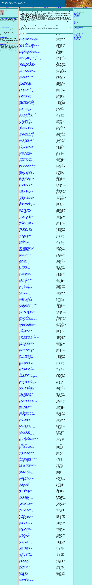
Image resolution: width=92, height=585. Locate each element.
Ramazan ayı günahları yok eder (25, 186)
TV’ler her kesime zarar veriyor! (25, 119)
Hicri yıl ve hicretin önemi (24, 392)
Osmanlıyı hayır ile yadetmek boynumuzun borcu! (28, 221)
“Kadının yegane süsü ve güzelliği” (25, 555)
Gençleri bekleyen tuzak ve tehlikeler (26, 355)
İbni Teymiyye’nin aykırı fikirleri (25, 109)
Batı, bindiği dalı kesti (23, 262)
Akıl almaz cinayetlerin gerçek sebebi (26, 363)
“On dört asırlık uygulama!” (24, 556)
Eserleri (32, 7)
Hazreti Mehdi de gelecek (24, 554)
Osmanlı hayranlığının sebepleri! (25, 222)
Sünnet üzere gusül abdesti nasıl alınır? (26, 197)
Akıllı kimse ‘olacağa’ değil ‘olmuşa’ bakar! (27, 380)
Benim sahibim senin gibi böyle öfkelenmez (27, 316)
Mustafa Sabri (76, 38)
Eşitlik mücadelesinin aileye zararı (25, 249)
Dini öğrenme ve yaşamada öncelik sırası (26, 333)
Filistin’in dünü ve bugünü (24, 265)
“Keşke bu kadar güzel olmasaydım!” (26, 472)
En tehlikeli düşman (22, 544)
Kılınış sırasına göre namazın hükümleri (26, 452)
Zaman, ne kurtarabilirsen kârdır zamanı (26, 464)
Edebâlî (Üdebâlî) (77, 34)
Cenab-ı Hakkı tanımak (23, 574)
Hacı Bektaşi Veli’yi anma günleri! (25, 189)
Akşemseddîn (76, 32)
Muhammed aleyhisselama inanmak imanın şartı (28, 304)
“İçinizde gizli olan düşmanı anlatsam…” (26, 474)
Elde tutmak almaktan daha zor (25, 527)
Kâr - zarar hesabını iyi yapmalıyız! (25, 461)
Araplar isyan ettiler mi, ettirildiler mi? (26, 127)
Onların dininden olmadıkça (24, 533)
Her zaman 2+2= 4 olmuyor (24, 108)
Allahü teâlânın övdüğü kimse (24, 170)
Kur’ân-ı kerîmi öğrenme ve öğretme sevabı (27, 204)
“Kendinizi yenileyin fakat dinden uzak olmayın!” (28, 64)
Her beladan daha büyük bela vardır (25, 336)
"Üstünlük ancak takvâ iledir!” (24, 484)
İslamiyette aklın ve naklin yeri (24, 483)
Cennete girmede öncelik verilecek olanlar (26, 473)
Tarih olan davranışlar (23, 525)
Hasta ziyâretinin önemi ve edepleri (25, 153)
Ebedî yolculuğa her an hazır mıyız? (25, 238)
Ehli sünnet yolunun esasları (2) (25, 424)
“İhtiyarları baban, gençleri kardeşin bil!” (26, 434)
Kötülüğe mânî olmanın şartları (24, 317)
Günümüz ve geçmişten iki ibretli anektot (26, 313)
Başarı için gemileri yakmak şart (25, 457)
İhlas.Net (75, 20)
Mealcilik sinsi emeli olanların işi (25, 183)
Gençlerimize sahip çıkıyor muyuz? (25, 403)
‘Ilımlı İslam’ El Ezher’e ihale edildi (25, 212)
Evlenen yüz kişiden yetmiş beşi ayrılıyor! (27, 167)
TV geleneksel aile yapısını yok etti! (25, 120)
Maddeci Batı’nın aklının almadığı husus (26, 63)
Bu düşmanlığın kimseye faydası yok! (26, 91)
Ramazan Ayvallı (77, 23)
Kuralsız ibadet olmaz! (23, 569)
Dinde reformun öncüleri (23, 148)
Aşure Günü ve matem (23, 267)
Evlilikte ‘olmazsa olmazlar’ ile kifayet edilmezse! (28, 382)
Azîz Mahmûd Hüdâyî (78, 35)
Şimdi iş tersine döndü (23, 524)
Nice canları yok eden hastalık (24, 535)
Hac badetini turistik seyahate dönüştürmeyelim (28, 458)
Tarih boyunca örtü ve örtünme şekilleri (26, 374)
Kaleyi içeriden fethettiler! (24, 531)
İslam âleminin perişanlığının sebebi (25, 50)
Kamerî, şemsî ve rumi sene (24, 268)
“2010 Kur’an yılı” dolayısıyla (24, 117)
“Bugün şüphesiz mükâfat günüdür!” (25, 301)
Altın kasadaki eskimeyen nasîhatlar (26, 351)
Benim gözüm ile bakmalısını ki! (25, 254)
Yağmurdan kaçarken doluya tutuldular (26, 503)
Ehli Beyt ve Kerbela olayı (24, 266)
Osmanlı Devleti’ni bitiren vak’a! (25, 228)
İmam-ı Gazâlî (76, 29)
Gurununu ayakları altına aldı (24, 306)
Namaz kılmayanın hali (23, 190)
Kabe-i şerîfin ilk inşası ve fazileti (25, 396)
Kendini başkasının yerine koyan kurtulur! (26, 291)
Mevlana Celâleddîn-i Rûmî (79, 31)
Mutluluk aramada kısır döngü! (24, 168)
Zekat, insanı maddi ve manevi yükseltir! (26, 178)
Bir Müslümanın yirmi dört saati (25, 288)
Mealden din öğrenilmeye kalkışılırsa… (26, 116)
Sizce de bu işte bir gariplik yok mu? (26, 149)
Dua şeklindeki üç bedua (23, 413)
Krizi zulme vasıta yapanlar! (24, 286)
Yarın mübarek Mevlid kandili (24, 368)
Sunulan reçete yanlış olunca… (25, 466)
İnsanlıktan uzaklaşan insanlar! (25, 356)
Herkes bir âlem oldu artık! (24, 73)
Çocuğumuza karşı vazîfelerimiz (25, 460)
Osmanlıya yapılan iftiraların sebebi (25, 406)
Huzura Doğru (76, 19)
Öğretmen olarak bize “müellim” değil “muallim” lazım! (29, 45)
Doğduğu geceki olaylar (23, 121)
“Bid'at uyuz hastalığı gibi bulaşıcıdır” (26, 158)
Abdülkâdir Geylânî (77, 28)
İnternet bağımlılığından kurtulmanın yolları (27, 240)
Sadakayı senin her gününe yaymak (25, 171)
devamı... (6, 12)
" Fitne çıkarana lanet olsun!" (24, 326)
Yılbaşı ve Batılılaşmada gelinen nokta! (26, 145)
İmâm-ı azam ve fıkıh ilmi (24, 536)
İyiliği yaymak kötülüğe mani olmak (25, 329)
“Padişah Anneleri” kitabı (23, 408)
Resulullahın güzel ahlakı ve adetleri (25, 103)
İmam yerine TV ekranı (23, 573)
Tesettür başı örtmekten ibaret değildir (26, 76)
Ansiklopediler (85, 7)
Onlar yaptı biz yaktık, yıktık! (24, 92)
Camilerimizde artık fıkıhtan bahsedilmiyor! (27, 136)
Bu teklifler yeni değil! (23, 567)
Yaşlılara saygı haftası (23, 243)
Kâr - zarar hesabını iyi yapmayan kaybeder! (27, 314)
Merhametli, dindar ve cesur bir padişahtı (26, 100)
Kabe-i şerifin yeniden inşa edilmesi (25, 395)
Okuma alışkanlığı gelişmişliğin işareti (26, 491)
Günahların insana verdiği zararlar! (25, 130)
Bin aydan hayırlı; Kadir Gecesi (25, 179)
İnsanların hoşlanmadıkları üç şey (25, 297)
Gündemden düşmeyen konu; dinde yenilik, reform (28, 339)
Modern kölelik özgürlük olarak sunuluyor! (26, 349)
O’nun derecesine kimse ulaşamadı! (25, 98)
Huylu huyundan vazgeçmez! (24, 566)
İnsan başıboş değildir (23, 506)
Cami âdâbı (21, 292)
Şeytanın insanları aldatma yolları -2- (26, 202)
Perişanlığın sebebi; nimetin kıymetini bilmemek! (28, 371)
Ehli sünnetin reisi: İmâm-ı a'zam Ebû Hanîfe (27, 174)
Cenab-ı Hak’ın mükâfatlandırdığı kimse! (26, 223)
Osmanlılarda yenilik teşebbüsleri (25, 196)
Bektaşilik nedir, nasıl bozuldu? (25, 187)
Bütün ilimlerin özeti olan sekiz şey (25, 294)
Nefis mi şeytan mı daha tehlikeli (25, 41)
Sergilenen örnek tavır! (23, 568)
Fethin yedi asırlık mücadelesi (24, 528)
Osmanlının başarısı (23, 550)
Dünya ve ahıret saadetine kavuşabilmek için (27, 51)
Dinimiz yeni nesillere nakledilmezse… (26, 443)
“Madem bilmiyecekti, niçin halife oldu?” (26, 69)
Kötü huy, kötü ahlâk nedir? (24, 418)
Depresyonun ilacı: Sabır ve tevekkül (26, 498)
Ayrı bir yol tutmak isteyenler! (24, 547)
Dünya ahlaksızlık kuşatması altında (26, 518)
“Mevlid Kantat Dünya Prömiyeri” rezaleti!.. (27, 35)
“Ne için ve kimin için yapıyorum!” (25, 543)
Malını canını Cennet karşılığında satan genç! (27, 113)
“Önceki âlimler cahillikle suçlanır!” (25, 553)
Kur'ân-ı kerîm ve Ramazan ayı (25, 486)
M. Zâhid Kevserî (77, 39)
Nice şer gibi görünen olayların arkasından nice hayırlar (29, 337)
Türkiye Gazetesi (77, 21)
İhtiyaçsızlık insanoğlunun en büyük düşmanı (27, 71)
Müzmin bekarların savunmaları (25, 495)
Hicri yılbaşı (21, 269)
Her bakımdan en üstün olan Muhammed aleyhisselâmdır (29, 52)
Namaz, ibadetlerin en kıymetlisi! (25, 83)
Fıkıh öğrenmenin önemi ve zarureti (25, 230)
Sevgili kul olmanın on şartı (24, 308)
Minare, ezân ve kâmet (23, 151)
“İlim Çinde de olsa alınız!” (24, 492)
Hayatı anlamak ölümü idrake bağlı (25, 529)
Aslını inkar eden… (22, 285)
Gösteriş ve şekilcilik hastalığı (24, 272)
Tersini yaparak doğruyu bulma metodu (26, 521)
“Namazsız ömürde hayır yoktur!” (25, 244)
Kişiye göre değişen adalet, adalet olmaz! (26, 343)
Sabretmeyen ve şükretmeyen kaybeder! (26, 218)
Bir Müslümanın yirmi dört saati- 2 (25, 287)
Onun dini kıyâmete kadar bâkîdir (25, 209)
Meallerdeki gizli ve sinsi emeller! (25, 234)
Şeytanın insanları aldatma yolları (25, 203)
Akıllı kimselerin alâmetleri (24, 496)
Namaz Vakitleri (77, 16)
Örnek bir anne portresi (23, 512)
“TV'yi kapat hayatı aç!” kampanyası (25, 354)
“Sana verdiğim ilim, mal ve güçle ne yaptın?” (27, 384)
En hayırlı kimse (22, 515)
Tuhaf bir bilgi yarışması (23, 236)
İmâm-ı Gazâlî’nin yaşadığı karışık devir (26, 146)
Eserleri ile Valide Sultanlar (24, 407)
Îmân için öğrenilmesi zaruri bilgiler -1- (26, 200)
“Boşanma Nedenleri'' (23, 260)
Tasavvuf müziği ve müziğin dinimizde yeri (27, 53)
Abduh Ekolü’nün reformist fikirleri (25, 114)
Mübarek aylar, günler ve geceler (25, 82)
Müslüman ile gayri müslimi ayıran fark (26, 191)
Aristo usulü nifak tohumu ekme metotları (26, 439)
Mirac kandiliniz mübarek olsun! (25, 323)
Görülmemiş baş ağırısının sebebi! (25, 411)
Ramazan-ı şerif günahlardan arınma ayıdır (27, 311)
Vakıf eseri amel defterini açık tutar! (25, 94)
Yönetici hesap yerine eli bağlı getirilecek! (26, 70)
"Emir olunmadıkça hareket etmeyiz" (26, 455)
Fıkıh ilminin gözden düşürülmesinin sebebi (27, 37)
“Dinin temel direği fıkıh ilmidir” (24, 159)
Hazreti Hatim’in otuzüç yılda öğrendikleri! (26, 307)
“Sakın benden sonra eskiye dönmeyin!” (26, 422)
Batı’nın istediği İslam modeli (24, 370)
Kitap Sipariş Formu (59, 7)
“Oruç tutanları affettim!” (23, 480)
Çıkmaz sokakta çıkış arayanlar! (25, 217)
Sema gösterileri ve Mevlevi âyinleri (25, 54)
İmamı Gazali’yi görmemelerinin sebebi (26, 147)
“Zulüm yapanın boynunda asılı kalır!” (26, 346)
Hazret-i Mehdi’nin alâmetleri (24, 180)
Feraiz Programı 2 (77, 18)
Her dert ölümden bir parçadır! (24, 273)
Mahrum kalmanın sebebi (23, 560)
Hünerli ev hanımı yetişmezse (24, 441)
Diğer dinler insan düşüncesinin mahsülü (26, 85)
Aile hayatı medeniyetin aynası (25, 467)
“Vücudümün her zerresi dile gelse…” (26, 511)
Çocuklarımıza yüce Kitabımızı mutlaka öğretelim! (28, 335)
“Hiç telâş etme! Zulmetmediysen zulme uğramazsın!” (29, 438)
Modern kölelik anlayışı (23, 522)
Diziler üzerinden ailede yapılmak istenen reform (28, 320)
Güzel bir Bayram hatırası (24, 177)
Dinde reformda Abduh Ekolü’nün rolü (26, 115)
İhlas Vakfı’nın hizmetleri (23, 402)
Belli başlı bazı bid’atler (23, 572)
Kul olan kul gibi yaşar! (23, 237)
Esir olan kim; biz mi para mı (24, 107)
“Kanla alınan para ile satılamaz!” (25, 504)
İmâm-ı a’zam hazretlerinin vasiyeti (25, 172)
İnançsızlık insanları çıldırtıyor (24, 362)
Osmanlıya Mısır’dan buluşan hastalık (26, 66)
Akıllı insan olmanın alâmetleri (24, 419)
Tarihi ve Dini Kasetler (78, 22)
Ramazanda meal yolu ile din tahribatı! (26, 184)
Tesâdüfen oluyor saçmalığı (24, 510)
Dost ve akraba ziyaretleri (24, 432)
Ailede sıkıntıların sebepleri (24, 493)
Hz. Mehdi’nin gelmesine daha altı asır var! (27, 181)
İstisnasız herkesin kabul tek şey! (25, 365)
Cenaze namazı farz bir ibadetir (25, 446)
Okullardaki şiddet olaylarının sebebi (25, 548)
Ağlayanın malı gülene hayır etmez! (25, 279)
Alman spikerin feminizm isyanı (25, 477)
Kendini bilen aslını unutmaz (24, 344)
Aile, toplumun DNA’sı (23, 261)
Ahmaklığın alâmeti (22, 534)
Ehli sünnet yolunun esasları (24, 425)
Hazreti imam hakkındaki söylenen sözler (26, 173)
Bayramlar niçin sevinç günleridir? (25, 300)
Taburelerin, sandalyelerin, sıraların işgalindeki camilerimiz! (30, 59)
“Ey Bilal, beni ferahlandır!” (24, 246)
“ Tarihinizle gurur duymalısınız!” (25, 256)
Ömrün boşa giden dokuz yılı (24, 352)
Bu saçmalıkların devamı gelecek (25, 571)
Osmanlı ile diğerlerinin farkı (24, 345)
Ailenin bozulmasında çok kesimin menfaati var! (28, 319)
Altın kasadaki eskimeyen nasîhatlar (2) (26, 350)
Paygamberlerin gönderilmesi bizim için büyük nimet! (28, 39)
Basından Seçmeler (72, 7)
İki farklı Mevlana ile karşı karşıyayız (26, 476)
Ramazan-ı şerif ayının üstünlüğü (25, 60)
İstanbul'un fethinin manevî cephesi (25, 449)
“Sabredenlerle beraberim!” (24, 499)
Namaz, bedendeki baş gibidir (24, 123)
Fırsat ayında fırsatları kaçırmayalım (26, 487)
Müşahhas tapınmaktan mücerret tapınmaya (27, 451)
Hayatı (20, 7)
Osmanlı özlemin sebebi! (23, 257)
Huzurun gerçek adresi (23, 505)
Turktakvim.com (77, 15)
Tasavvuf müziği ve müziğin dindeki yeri (26, 225)
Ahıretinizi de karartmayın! (24, 219)
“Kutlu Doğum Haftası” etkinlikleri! (25, 358)
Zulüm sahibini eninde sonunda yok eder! (26, 65)
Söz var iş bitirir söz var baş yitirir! (25, 361)
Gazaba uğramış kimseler (24, 453)
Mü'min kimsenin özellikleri (24, 298)
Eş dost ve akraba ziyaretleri (24, 154)
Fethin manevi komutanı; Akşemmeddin (26, 389)
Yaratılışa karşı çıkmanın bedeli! (25, 161)
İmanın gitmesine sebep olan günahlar (26, 129)
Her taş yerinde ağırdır (23, 77)
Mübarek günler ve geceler (24, 508)
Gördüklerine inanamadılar (24, 448)
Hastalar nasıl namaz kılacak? (24, 58)
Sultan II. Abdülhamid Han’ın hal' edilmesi (26, 540)
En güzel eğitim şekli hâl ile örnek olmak (26, 44)
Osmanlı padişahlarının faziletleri (25, 405)
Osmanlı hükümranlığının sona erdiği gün (26, 101)
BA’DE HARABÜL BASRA (24, 250)
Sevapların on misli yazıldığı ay (25, 509)
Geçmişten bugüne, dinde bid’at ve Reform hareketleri (29, 47)
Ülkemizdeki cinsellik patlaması (25, 517)
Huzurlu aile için (22, 259)
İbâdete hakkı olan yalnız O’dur (25, 210)
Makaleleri (46, 7)
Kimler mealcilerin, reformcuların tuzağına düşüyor (28, 56)
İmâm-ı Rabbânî (77, 30)
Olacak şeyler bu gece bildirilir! (24, 192)
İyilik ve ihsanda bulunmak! (24, 275)
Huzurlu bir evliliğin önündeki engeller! (26, 381)
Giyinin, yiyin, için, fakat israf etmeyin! (26, 46)
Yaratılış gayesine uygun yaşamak (25, 330)
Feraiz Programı (77, 17)
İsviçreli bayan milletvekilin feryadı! (25, 523)
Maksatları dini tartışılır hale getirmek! (26, 357)
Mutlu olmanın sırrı (22, 281)
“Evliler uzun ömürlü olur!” (24, 502)
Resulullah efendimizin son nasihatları (26, 421)
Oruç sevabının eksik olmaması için (25, 310)
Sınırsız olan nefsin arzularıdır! (25, 470)
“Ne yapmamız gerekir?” (23, 562)
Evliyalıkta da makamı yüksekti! (25, 97)
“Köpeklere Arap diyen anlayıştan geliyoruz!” (27, 128)
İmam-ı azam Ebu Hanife (23, 537)
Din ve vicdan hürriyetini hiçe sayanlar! (26, 342)
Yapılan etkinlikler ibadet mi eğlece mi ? (26, 227)
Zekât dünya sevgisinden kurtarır (25, 426)
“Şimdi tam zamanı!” (23, 563)
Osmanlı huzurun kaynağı (24, 552)
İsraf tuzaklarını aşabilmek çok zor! (25, 386)
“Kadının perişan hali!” (23, 348)
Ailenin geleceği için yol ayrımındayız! (26, 142)
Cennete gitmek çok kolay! (24, 437)
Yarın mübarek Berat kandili (24, 193)
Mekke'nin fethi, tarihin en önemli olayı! (26, 393)
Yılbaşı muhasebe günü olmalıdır (25, 394)
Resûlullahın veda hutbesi (24, 485)
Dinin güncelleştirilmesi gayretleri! (25, 126)
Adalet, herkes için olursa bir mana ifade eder (27, 324)
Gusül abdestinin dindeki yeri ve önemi (26, 198)
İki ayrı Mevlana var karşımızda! (25, 274)
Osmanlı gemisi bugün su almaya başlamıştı (27, 165)
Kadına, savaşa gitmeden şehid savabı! (26, 135)
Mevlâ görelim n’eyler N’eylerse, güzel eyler (23, 445)
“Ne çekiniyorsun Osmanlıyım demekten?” (27, 216)
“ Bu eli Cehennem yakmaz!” (24, 278)
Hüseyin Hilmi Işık (77, 37)
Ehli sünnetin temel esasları (24, 89)
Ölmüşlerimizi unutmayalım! (24, 542)
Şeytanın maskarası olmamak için (25, 415)
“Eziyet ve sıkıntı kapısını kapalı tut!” (26, 412)
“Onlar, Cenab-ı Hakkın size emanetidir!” (26, 139)
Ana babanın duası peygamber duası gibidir (27, 43)
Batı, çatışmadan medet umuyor (25, 565)
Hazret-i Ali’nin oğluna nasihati (24, 420)
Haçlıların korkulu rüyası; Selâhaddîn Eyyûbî (27, 373)
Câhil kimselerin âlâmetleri (24, 497)
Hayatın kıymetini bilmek (23, 530)
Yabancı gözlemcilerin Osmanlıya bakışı (26, 400)
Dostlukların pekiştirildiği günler (25, 276)
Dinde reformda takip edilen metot (25, 338)
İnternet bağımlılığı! (22, 241)
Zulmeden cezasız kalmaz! (24, 280)
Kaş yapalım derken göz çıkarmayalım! (26, 369)
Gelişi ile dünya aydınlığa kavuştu (25, 122)
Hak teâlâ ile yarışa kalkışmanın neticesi (26, 478)
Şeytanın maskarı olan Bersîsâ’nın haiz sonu (27, 414)
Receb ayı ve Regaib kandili (24, 206)
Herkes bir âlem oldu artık (24, 72)
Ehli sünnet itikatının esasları (24, 211)
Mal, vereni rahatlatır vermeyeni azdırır (26, 312)
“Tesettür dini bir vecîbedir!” (24, 375)
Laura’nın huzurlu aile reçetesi (24, 141)
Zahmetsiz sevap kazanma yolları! (25, 295)
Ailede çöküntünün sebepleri (24, 166)
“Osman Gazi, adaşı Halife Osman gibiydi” (27, 132)
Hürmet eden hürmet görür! (24, 242)
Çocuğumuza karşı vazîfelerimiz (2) (25, 459)
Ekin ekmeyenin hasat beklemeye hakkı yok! (27, 81)
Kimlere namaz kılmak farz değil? (25, 84)
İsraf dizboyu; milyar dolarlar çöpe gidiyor (26, 387)
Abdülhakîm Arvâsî (77, 36)
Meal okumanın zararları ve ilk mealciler (26, 57)
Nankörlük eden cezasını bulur (24, 454)
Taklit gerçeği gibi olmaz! (23, 134)
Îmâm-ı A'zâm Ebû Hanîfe (78, 27)
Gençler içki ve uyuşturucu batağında (26, 578)
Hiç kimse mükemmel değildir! (24, 431)
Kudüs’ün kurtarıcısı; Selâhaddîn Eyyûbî (26, 247)
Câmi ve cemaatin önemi (23, 293)
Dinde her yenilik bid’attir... (24, 34)
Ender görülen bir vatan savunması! (25, 253)
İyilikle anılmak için (22, 255)
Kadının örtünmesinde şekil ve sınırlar (26, 75)
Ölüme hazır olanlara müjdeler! (24, 364)
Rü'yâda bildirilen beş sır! (23, 541)
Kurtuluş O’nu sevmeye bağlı (24, 546)
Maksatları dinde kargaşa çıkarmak (25, 160)
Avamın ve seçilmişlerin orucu (24, 185)
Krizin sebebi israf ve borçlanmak (25, 284)
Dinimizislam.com (77, 14)
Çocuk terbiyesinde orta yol (24, 331)
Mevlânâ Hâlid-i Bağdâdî (78, 33)
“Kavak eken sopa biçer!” (23, 549)
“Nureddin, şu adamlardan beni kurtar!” (26, 248)
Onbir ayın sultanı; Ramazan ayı (25, 62)
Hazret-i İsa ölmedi (22, 559)
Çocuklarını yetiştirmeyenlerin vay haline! (26, 79)
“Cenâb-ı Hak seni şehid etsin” (24, 433)
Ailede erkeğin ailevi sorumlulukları (25, 140)
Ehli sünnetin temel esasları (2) (25, 88)
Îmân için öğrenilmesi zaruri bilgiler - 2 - (26, 199)
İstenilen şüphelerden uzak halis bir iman (26, 447)
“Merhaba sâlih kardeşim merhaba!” (25, 409)
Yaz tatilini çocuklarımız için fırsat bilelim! (26, 205)
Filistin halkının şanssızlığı (24, 263)
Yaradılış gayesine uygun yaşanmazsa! (26, 377)
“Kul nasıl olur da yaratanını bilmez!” (25, 430)
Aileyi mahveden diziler (23, 78)
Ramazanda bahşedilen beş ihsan (25, 489)
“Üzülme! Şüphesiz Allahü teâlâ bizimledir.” (27, 390)
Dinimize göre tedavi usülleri (24, 471)
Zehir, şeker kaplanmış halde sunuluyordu (26, 164)
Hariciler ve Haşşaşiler (23, 327)
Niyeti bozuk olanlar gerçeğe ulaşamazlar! (26, 383)
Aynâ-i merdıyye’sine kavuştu (24, 111)
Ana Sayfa (7, 7)
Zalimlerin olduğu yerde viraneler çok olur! (26, 325)
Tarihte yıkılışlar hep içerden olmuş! (25, 229)
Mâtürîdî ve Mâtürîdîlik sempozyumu (26, 215)
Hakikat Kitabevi (77, 13)
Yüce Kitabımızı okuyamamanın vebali (26, 516)
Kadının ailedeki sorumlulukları (24, 138)
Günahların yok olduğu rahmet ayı (25, 490)
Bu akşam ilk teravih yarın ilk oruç (25, 428)
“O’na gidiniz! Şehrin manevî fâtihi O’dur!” (26, 388)
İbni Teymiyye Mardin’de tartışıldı (25, 110)
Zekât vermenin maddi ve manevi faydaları (27, 427)
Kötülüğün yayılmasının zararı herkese (26, 318)
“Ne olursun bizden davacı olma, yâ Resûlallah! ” (28, 367)
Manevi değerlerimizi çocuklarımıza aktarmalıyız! (28, 465)
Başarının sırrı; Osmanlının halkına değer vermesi (28, 401)
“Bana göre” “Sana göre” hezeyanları (25, 575)
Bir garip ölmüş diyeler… (23, 90)
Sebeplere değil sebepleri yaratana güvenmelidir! (28, 376)
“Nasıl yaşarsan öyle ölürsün (24, 224)
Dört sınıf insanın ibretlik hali (24, 514)
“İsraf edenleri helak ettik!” (24, 282)
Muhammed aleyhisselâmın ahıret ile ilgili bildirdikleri (28, 38)
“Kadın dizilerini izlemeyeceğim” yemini (26, 162)
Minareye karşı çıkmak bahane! (25, 152)
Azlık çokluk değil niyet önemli (24, 305)
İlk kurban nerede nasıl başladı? (25, 399)
